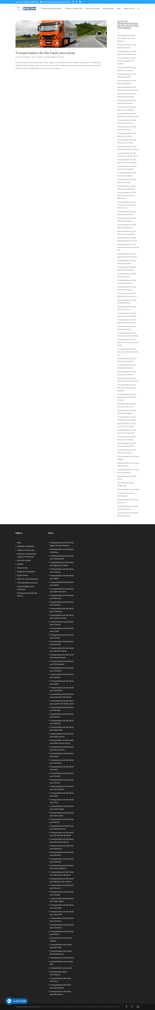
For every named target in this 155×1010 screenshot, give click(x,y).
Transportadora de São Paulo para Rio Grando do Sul (127, 352)
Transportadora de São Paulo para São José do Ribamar (126, 388)
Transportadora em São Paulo (62, 958)
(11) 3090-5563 (32, 2)
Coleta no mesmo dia (73, 9)
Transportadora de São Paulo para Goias (45, 53)
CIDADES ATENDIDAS (25, 546)
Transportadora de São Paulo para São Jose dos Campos (126, 397)
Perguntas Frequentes (26, 571)
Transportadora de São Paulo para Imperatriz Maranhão (126, 195)
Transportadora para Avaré (128, 489)
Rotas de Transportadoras (27, 579)
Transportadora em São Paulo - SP (30, 1007)
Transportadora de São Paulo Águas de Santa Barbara (126, 38)
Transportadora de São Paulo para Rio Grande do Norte (127, 342)
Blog (119, 9)
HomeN (20, 564)
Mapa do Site (129, 9)
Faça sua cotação (93, 9)
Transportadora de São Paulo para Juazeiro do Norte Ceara (126, 205)
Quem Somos (108, 9)
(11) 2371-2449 (22, 2)
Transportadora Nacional (51, 9)
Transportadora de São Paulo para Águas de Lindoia (126, 61)
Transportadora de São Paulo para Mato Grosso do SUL (128, 247)
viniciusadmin (24, 57)
